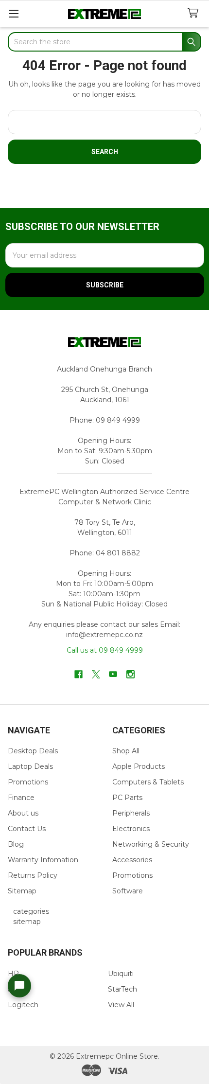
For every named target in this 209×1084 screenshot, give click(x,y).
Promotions (28, 782)
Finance (21, 797)
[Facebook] (78, 674)
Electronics (131, 828)
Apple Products (138, 766)
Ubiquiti (121, 973)
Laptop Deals (30, 766)
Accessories (132, 859)
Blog (16, 844)
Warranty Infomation (43, 859)
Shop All (125, 750)
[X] (96, 674)
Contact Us (27, 828)
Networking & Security (150, 844)
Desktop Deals (33, 750)
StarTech (122, 989)
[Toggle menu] (13, 13)
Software (127, 891)
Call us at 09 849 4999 (105, 650)
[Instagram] (130, 674)
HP (13, 973)
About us (23, 813)
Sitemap (22, 891)
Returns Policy (32, 875)
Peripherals (131, 813)
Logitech (23, 1004)
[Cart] (195, 13)
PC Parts (127, 797)
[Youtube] (113, 674)
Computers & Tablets (148, 782)
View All (121, 1004)
